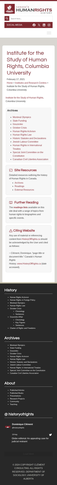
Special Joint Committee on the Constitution (27, 370)
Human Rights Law (22, 135)
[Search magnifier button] (7, 18)
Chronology (19, 311)
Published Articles (17, 390)
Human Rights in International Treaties (25, 368)
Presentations (15, 396)
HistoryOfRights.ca (31, 239)
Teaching (13, 404)
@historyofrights (18, 428)
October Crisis (20, 128)
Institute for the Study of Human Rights (24, 98)
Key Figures (20, 323)
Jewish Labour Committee (25, 142)
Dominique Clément (22, 424)
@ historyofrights (19, 414)
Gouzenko (18, 124)
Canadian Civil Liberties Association (30, 159)
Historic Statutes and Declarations (29, 138)
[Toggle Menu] (49, 33)
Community (14, 401)
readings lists (21, 207)
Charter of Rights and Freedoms (23, 328)
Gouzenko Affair (16, 317)
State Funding (20, 121)
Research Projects (17, 399)
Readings (19, 186)
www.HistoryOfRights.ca (29, 263)
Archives (19, 183)
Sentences (19, 314)
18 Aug (14, 434)
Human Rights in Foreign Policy (22, 300)
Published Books (17, 393)
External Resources (24, 190)
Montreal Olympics (22, 117)
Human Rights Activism (24, 131)
